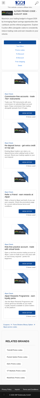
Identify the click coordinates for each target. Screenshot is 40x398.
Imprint (17, 389)
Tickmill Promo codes (14, 350)
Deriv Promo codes (14, 364)
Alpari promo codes (10, 327)
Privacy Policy (6, 389)
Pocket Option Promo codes (17, 357)
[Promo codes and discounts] (20, 3)
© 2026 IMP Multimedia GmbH (20, 395)
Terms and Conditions (30, 389)
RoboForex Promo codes (16, 378)
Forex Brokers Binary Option (23, 324)
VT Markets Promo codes (16, 371)
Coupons (6, 324)
